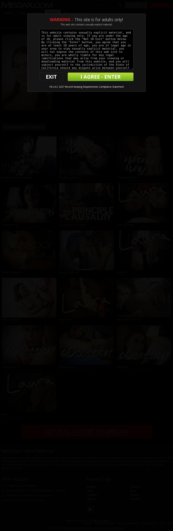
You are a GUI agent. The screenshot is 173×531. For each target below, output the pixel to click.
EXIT (51, 76)
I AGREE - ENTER (100, 76)
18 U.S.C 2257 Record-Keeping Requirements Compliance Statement (86, 86)
